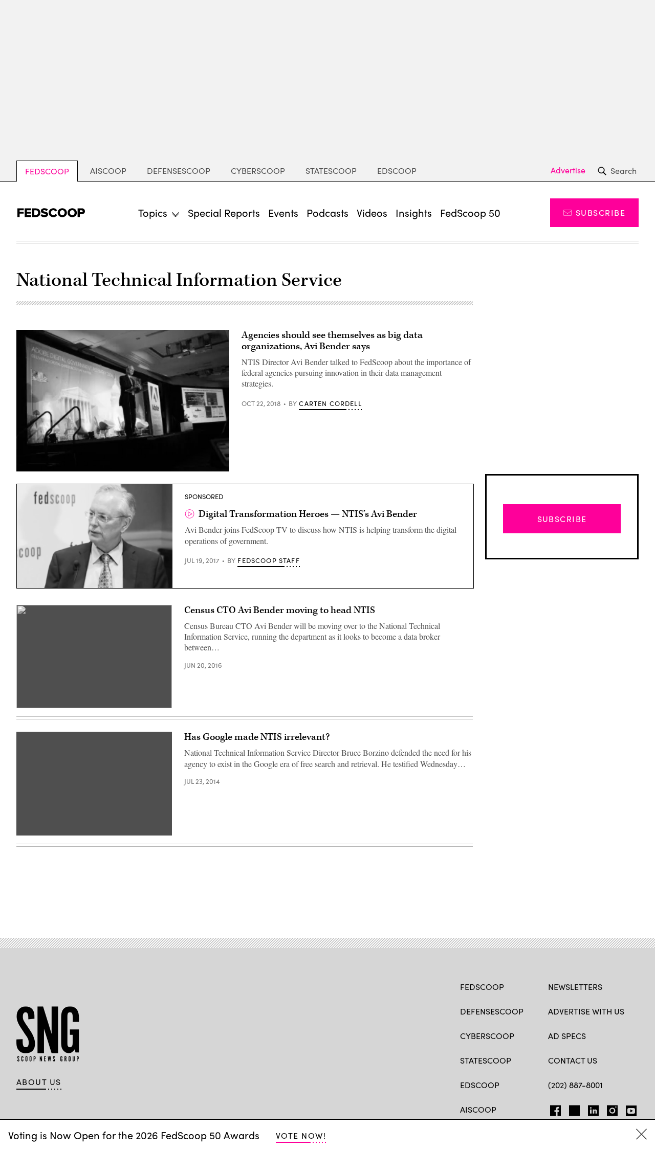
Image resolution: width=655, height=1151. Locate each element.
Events (283, 212)
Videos (372, 212)
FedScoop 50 (470, 212)
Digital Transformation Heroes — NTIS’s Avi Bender (308, 514)
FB (553, 1108)
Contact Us (572, 1060)
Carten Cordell (330, 403)
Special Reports (224, 212)
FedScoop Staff (268, 560)
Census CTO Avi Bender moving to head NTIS (279, 610)
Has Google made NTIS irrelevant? (257, 737)
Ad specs (567, 1035)
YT (629, 1108)
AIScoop (108, 170)
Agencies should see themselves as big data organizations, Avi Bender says (332, 341)
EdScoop (397, 170)
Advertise (568, 170)
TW (573, 1108)
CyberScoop (258, 170)
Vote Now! (301, 1135)
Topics (152, 212)
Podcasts (327, 212)
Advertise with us (586, 1011)
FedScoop (47, 171)
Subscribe (600, 212)
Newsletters (575, 986)
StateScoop (331, 170)
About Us (38, 1082)
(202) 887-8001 (575, 1084)
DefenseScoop (178, 170)
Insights (414, 212)
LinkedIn (593, 1108)
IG (609, 1108)
